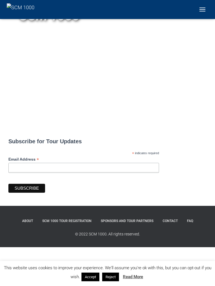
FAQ (190, 221)
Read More (133, 276)
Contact (170, 221)
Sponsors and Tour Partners (127, 221)
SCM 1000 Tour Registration (67, 221)
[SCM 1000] (23, 9)
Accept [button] (90, 277)
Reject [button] (111, 277)
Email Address (23, 159)
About (27, 221)
